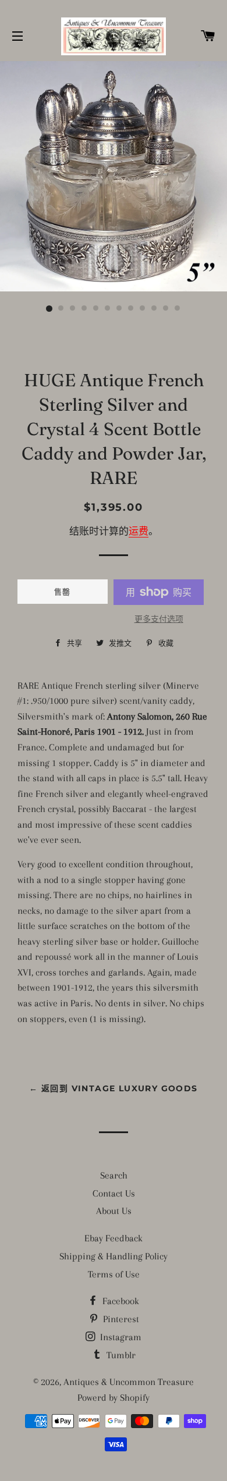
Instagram (119, 1337)
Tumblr (120, 1355)
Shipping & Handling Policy (113, 1256)
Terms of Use (114, 1274)
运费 (138, 531)
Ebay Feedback (113, 1238)
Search (113, 1175)
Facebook (119, 1300)
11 (166, 309)
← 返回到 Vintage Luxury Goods (113, 1088)
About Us (114, 1210)
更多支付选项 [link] (158, 619)
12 (177, 309)
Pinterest (120, 1319)
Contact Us (114, 1193)
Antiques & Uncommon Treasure (128, 1381)
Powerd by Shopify (113, 1397)
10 (154, 309)
